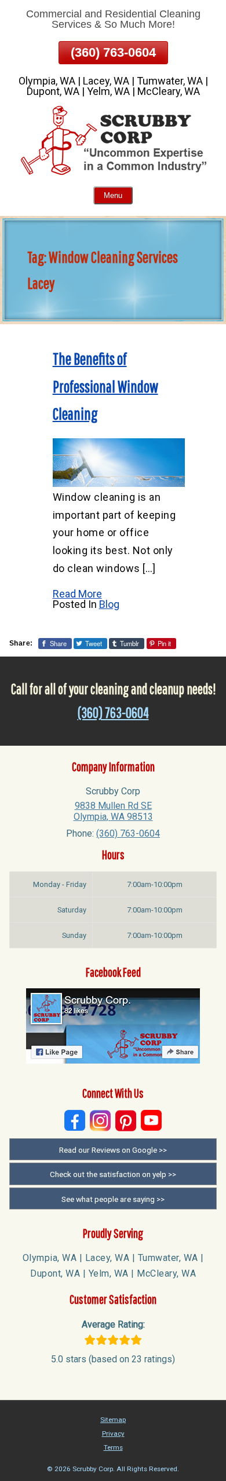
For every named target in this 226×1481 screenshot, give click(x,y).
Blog (109, 604)
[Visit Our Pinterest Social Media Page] (125, 1120)
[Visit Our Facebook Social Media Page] (74, 1120)
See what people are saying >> (113, 1199)
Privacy (113, 1433)
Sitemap (113, 1420)
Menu (113, 195)
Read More (77, 594)
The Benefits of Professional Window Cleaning (105, 386)
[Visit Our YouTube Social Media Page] (151, 1120)
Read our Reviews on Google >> (113, 1149)
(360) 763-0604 (113, 52)
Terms (113, 1447)
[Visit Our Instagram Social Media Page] (100, 1120)
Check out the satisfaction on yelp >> (113, 1174)
